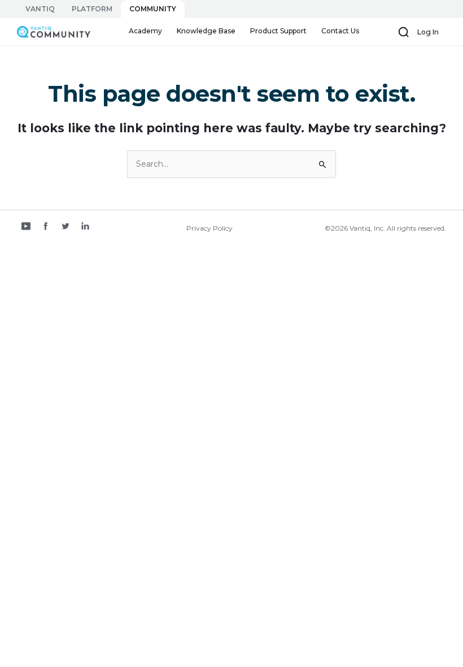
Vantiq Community (40, 32)
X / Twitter (65, 227)
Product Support (278, 31)
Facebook (45, 227)
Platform (92, 9)
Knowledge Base (206, 31)
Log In (428, 32)
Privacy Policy (209, 228)
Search (404, 32)
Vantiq (40, 9)
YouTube (25, 227)
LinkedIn (85, 227)
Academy (145, 31)
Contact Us (340, 31)
